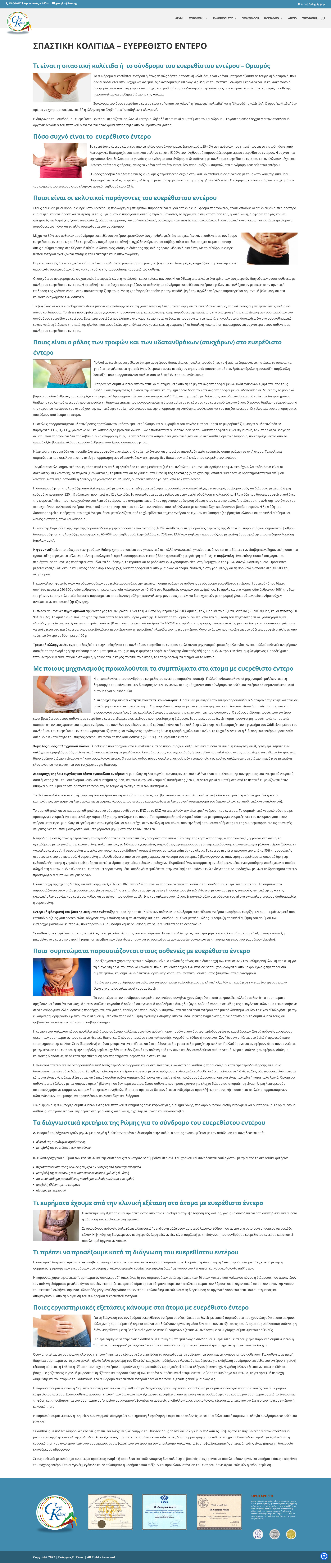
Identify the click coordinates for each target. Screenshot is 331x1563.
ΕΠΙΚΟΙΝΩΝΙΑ (309, 18)
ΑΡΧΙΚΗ (179, 18)
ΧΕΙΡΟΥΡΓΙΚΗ (196, 18)
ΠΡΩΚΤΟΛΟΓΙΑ (250, 18)
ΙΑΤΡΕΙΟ (292, 18)
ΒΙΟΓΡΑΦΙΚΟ (271, 18)
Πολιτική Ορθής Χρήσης (311, 4)
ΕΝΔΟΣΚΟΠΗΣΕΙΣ (223, 18)
